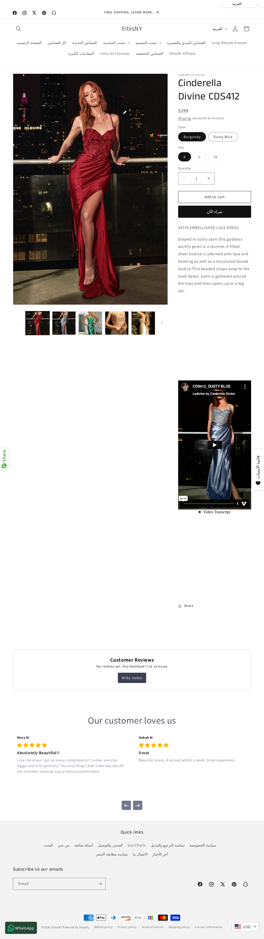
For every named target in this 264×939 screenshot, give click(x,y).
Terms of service (152, 927)
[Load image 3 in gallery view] (90, 323)
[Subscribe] (99, 884)
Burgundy (192, 136)
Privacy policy (127, 927)
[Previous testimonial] (126, 805)
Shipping (184, 118)
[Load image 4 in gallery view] (117, 323)
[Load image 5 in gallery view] (143, 323)
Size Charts (136, 845)
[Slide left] (18, 323)
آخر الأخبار (160, 854)
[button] (18, 28)
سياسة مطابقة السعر (112, 854)
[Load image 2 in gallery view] (64, 323)
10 (218, 157)
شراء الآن (214, 211)
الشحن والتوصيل (110, 845)
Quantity (184, 168)
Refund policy (103, 927)
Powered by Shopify (76, 927)
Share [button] (189, 605)
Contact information (209, 927)
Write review (132, 678)
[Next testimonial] (137, 805)
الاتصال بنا (140, 854)
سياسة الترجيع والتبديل (168, 845)
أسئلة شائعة (84, 845)
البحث (48, 845)
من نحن (64, 845)
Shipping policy (179, 927)
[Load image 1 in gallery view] (38, 323)
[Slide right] (162, 323)
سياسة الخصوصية (202, 845)
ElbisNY (57, 927)
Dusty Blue (223, 136)
